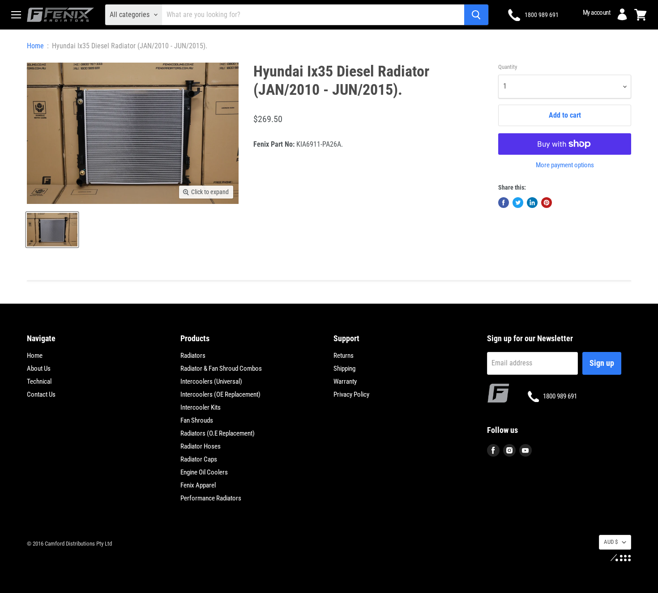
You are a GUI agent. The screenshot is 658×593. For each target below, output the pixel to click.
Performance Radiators (210, 498)
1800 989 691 (542, 14)
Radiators (192, 356)
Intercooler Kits (200, 407)
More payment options (565, 165)
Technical (39, 381)
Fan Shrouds (196, 420)
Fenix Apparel (198, 485)
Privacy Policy (351, 394)
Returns (343, 356)
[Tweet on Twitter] (518, 202)
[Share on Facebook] (503, 202)
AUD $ (611, 541)
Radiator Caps (198, 459)
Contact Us (41, 394)
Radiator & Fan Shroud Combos (221, 368)
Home (35, 46)
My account (596, 12)
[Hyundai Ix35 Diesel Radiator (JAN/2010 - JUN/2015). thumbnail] (52, 229)
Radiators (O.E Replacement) (217, 433)
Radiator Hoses (200, 446)
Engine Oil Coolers (204, 472)
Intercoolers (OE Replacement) (220, 394)
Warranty (345, 381)
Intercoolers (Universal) (211, 381)
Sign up (602, 363)
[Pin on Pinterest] (546, 202)
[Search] (476, 14)
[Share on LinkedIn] (532, 202)
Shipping (344, 368)
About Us (39, 368)
